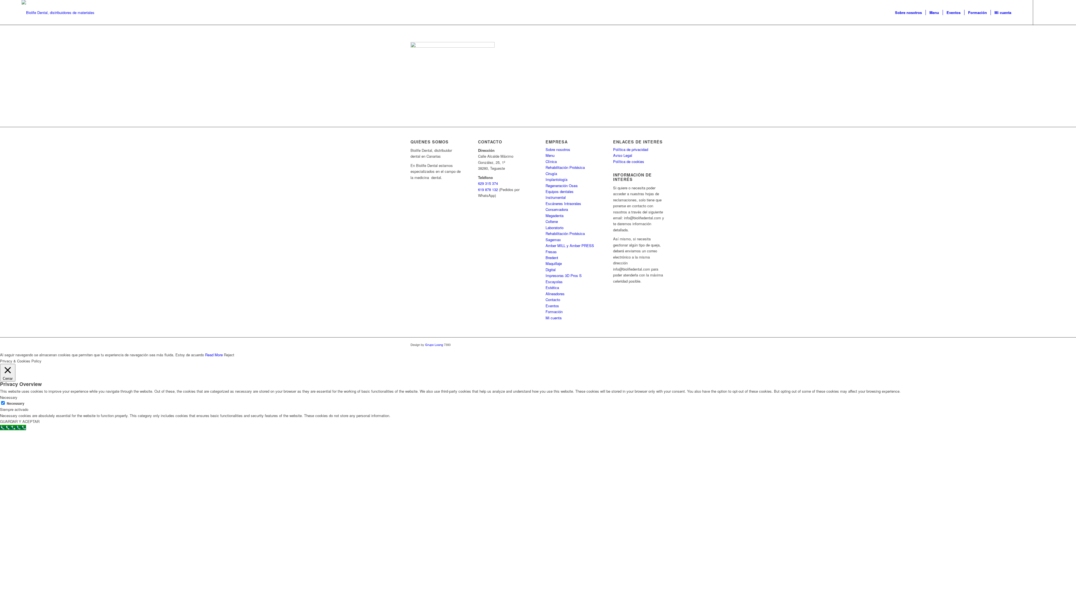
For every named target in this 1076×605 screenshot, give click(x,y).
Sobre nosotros (558, 149)
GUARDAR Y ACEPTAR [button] (20, 421)
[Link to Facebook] (1042, 12)
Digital (551, 269)
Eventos (552, 305)
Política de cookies (628, 161)
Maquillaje (554, 263)
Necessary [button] (8, 397)
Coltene (552, 221)
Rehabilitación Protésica (565, 167)
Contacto (553, 299)
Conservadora (557, 209)
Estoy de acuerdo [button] (189, 354)
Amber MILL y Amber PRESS (570, 245)
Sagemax (553, 239)
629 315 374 (488, 183)
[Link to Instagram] (1050, 12)
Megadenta (554, 215)
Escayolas (554, 281)
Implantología (556, 179)
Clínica (551, 161)
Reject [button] (229, 354)
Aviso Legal (622, 155)
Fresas (551, 251)
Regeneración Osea (562, 185)
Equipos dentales (560, 191)
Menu (550, 155)
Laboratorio (554, 227)
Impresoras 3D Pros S (564, 275)
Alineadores (555, 293)
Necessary (15, 403)
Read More (214, 354)
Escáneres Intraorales (563, 203)
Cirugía (551, 173)
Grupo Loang (434, 344)
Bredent (552, 257)
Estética (552, 287)
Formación (554, 311)
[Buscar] (1020, 12)
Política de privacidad (630, 149)
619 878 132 (488, 189)
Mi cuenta (554, 317)
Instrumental (556, 197)
